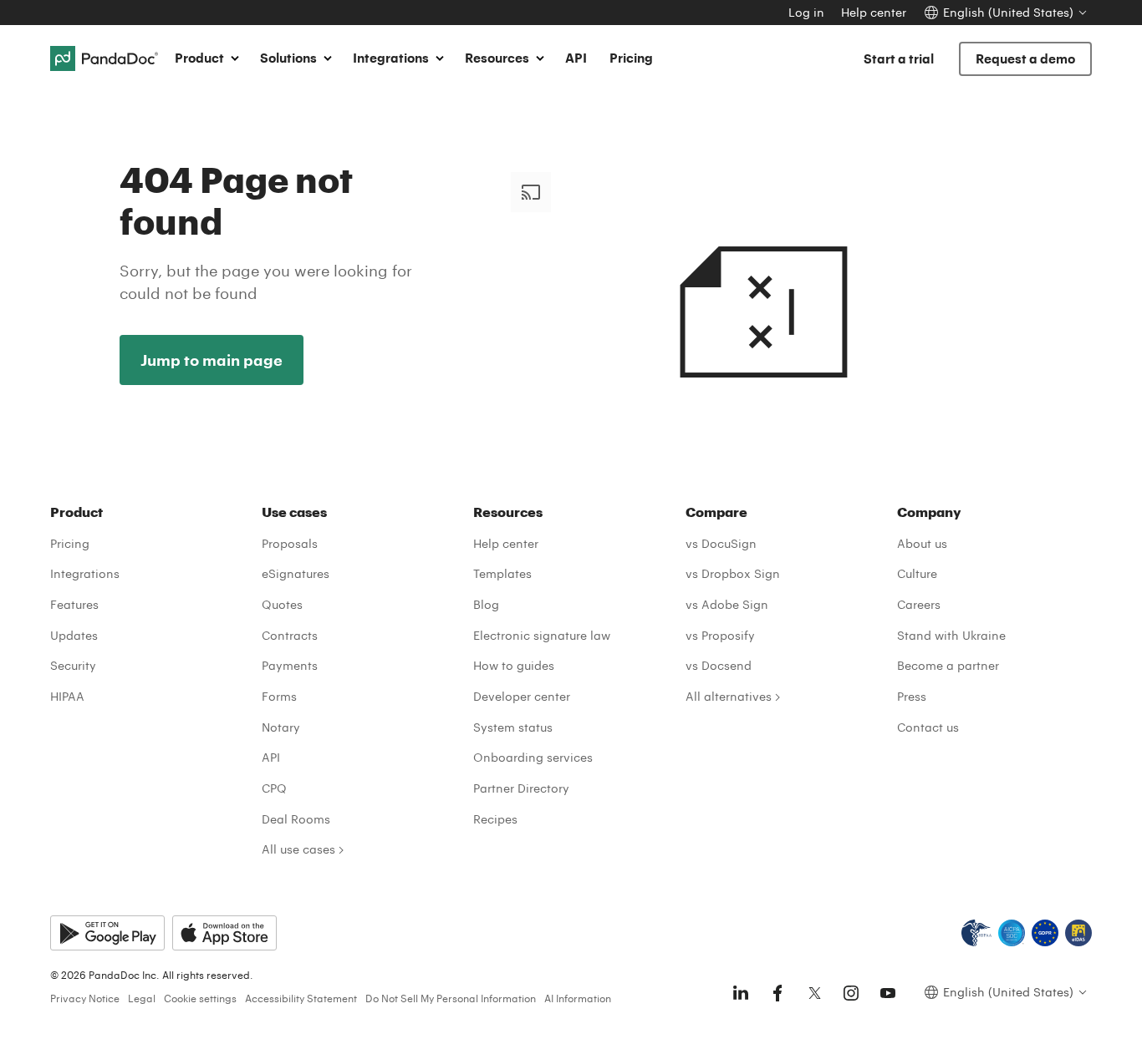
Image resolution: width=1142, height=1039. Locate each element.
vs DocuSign (721, 543)
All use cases (298, 849)
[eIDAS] (1078, 932)
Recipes (495, 819)
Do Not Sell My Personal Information (450, 998)
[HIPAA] (976, 932)
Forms (279, 696)
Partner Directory (521, 788)
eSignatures (295, 573)
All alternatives (729, 696)
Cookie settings (200, 998)
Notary (281, 727)
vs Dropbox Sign (733, 573)
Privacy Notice (85, 998)
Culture (917, 573)
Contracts (290, 635)
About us (922, 543)
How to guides (513, 665)
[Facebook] (777, 993)
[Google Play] (107, 932)
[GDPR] (1045, 932)
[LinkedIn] (741, 993)
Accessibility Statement (301, 998)
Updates (74, 635)
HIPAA (67, 696)
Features (74, 604)
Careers (919, 604)
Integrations (85, 573)
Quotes (282, 604)
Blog (486, 604)
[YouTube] (888, 993)
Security (73, 665)
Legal (141, 998)
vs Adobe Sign (727, 604)
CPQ (274, 788)
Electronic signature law (541, 635)
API (576, 57)
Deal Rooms (296, 819)
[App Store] (224, 932)
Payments (290, 665)
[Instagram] (851, 993)
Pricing (631, 57)
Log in (806, 12)
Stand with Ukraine (951, 635)
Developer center (521, 696)
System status (513, 727)
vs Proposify (720, 635)
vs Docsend (719, 665)
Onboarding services (533, 757)
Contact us (928, 727)
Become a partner (948, 665)
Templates (502, 573)
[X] (814, 993)
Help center (873, 12)
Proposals (290, 543)
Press (911, 696)
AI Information (577, 998)
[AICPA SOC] (1011, 932)
